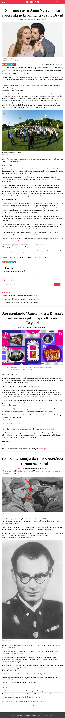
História (21, 468)
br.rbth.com (22, 409)
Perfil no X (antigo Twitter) (12, 423)
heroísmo (32, 682)
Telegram (60, 64)
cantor (29, 257)
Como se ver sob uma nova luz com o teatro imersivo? (21, 299)
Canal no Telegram (9, 420)
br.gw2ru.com (49, 411)
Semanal (8, 280)
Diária (14, 280)
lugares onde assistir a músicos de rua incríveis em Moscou (25, 241)
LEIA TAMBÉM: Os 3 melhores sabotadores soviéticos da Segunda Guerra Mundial (29, 674)
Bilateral (44, 257)
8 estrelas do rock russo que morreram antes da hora (20, 295)
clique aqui (42, 449)
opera (36, 257)
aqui (29, 715)
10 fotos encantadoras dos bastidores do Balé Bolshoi (20, 303)
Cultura (20, 19)
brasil (5, 257)
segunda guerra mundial (18, 682)
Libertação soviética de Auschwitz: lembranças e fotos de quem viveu (26, 691)
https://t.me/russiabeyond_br (14, 680)
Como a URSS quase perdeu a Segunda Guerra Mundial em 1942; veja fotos (28, 694)
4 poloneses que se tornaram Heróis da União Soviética (21, 697)
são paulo (13, 257)
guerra (5, 682)
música (21, 257)
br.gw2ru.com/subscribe (47, 429)
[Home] (3, 2)
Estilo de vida (22, 327)
